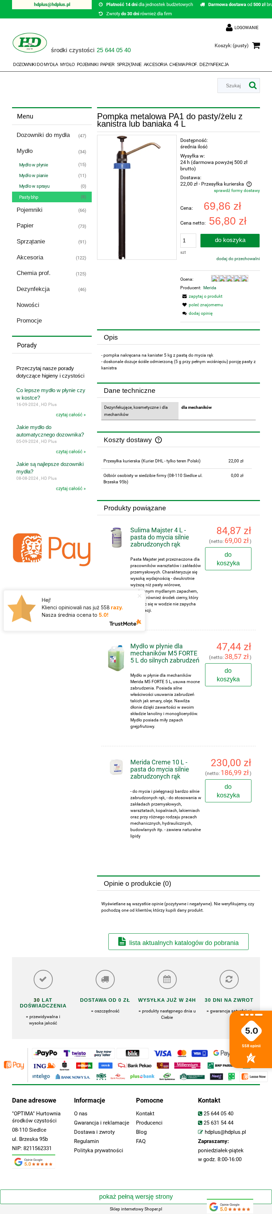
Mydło (25, 151)
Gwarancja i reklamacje (101, 1123)
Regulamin (86, 1141)
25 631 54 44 (218, 1123)
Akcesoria (30, 257)
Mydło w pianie (33, 175)
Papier (25, 225)
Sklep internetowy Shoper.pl (136, 1209)
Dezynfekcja (33, 289)
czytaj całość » (71, 414)
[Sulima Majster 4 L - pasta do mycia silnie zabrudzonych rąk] (116, 538)
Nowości (28, 305)
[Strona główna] (29, 46)
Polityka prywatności (98, 1151)
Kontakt (145, 1114)
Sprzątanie (31, 241)
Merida (209, 287)
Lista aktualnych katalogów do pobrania (184, 942)
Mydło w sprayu (34, 186)
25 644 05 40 (218, 1114)
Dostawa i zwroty (94, 1132)
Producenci (149, 1123)
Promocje (29, 320)
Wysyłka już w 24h (167, 1000)
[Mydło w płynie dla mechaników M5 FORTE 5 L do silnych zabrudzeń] (116, 658)
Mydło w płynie (33, 164)
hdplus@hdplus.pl (52, 4)
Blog (141, 1132)
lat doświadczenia (43, 1003)
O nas (80, 1114)
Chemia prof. (34, 273)
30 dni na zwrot (229, 1000)
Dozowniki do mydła (43, 135)
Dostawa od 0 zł (105, 1000)
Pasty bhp (28, 197)
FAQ (141, 1141)
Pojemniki (29, 210)
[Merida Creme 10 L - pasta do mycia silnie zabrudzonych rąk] (116, 767)
